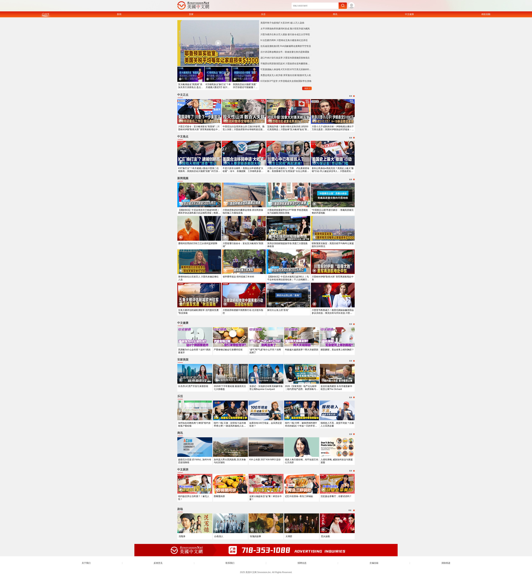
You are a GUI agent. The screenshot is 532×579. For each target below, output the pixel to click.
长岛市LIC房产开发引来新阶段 (193, 386)
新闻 (119, 14)
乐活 (263, 14)
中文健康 (409, 14)
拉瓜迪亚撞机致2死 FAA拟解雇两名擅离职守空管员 (285, 46)
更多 (307, 88)
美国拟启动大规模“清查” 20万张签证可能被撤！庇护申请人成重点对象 (245, 87)
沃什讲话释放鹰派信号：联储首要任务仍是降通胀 (284, 52)
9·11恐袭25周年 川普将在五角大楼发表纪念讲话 (284, 40)
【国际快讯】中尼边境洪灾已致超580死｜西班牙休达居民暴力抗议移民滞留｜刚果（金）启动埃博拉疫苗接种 (199, 213)
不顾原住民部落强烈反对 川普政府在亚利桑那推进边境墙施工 (286, 63)
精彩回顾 (485, 14)
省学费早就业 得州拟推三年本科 (238, 276)
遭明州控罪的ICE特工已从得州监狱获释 (197, 243)
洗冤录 (182, 536)
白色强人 (218, 536)
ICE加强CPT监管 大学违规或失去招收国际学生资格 (285, 81)
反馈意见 (158, 563)
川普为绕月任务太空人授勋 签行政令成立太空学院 (285, 34)
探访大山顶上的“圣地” (278, 310)
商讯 (335, 14)
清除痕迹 (445, 563)
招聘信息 (302, 563)
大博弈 (289, 536)
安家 (191, 14)
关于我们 (86, 563)
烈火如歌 (325, 536)
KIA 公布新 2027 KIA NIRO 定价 (265, 459)
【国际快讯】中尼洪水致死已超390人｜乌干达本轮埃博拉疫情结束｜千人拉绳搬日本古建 (288, 279)
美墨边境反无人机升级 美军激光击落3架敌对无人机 (285, 75)
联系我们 (230, 563)
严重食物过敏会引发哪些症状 (228, 349)
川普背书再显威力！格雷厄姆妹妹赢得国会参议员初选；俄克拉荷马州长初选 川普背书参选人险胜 (333, 313)
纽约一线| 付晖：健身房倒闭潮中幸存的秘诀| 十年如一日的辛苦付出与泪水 (301, 426)
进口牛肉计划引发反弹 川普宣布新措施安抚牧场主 (285, 58)
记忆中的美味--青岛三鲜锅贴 (299, 496)
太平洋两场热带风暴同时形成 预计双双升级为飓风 (285, 28)
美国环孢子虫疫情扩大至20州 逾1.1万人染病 (282, 23)
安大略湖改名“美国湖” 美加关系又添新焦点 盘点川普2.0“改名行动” (190, 87)
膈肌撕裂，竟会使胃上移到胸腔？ (337, 349)
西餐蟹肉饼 (219, 496)
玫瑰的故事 (255, 536)
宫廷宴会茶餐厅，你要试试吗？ (336, 496)
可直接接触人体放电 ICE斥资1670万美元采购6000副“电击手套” (286, 69)
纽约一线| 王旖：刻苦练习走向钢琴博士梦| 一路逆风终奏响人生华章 (230, 426)
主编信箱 (373, 563)
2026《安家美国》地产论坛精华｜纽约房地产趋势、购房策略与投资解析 (301, 389)
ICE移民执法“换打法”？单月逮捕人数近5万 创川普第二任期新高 (218, 87)
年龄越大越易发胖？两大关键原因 (301, 349)
